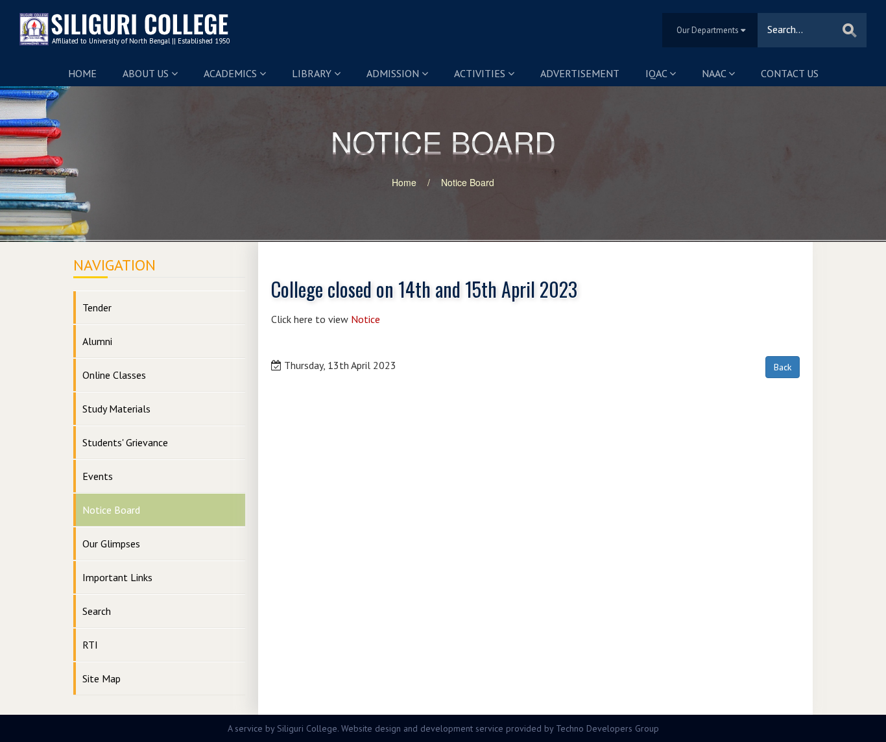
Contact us (790, 73)
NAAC (715, 73)
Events (97, 476)
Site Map (101, 678)
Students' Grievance (125, 442)
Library (313, 73)
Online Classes (114, 374)
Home (82, 73)
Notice (365, 319)
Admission (394, 73)
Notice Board (467, 182)
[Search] (850, 30)
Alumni (97, 341)
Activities (481, 73)
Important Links (117, 577)
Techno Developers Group (607, 728)
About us (147, 73)
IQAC (657, 73)
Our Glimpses (111, 543)
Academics (231, 73)
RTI (90, 644)
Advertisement (579, 73)
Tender (97, 307)
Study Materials (116, 408)
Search (96, 610)
